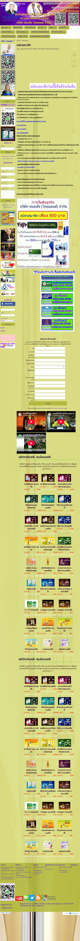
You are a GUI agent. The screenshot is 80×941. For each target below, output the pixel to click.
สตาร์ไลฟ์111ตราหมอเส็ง (48, 484)
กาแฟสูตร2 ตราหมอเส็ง (64, 610)
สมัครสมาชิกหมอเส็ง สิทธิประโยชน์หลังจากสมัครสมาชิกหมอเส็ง (39, 49)
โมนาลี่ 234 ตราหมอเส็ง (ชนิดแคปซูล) (48, 548)
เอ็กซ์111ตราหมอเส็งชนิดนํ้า (48, 590)
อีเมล (2, 183)
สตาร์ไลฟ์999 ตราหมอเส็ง (31, 485)
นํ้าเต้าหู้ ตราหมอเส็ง (31, 649)
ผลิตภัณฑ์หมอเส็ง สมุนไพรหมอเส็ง (35, 457)
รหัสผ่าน (2, 313)
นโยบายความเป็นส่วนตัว (7, 158)
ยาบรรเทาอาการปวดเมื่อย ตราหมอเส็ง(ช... (65, 569)
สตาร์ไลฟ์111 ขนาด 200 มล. (31, 548)
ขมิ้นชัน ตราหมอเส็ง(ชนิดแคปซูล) (31, 569)
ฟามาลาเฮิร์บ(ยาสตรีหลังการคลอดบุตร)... (64, 485)
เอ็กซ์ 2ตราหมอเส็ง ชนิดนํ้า (64, 506)
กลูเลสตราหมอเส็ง (64, 649)
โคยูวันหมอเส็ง (31, 589)
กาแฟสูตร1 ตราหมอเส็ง (48, 610)
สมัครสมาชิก (3, 331)
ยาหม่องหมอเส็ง (48, 649)
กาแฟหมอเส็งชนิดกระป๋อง (31, 629)
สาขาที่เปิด (31, 391)
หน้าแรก (18, 41)
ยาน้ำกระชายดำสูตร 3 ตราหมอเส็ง (64, 590)
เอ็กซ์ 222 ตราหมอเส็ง (64, 526)
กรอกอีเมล (3, 146)
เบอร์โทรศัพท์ (3, 177)
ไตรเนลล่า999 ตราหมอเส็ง (64, 629)
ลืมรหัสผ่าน (3, 328)
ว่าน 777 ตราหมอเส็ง (31, 610)
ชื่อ (1, 166)
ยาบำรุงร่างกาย (29, 394)
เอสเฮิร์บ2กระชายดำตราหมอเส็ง (48, 527)
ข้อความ (2, 189)
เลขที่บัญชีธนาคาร (31, 387)
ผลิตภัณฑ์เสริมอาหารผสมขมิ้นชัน (48, 569)
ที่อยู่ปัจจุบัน (31, 370)
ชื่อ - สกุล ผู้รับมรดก (30, 378)
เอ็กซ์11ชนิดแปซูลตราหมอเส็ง (48, 506)
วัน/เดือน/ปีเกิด (30, 360)
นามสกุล (2, 171)
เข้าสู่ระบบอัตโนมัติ (4, 318)
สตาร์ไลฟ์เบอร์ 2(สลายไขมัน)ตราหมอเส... (64, 548)
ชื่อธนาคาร (30, 383)
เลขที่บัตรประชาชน (31, 356)
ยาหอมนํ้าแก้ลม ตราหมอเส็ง (48, 629)
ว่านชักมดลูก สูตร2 (30, 399)
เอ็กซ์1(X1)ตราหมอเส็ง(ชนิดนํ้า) (31, 506)
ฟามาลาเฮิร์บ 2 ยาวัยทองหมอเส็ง (31, 527)
